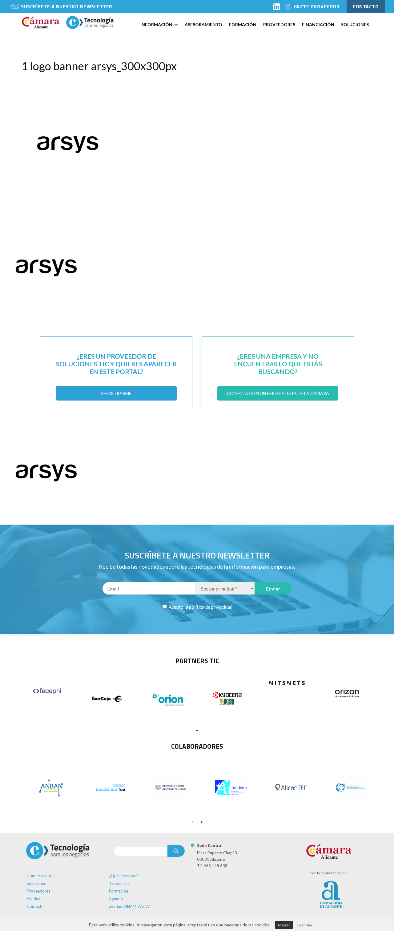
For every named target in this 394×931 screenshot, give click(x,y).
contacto (366, 6)
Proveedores (279, 24)
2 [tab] (202, 822)
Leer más (305, 925)
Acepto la (200, 607)
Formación (242, 24)
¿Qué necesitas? (123, 875)
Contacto (35, 906)
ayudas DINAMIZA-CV (129, 906)
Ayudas (33, 898)
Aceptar (283, 925)
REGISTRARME (116, 393)
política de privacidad (210, 607)
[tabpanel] (47, 691)
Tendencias (119, 883)
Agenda (116, 898)
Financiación (318, 24)
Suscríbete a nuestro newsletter (66, 6)
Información (156, 24)
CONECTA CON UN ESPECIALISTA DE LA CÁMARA (278, 393)
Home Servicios (40, 875)
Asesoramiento (203, 24)
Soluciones (355, 24)
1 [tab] (197, 730)
